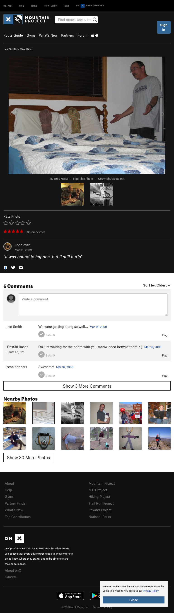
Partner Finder (16, 503)
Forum (82, 35)
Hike (34, 5)
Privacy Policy (151, 590)
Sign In (163, 27)
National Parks (100, 517)
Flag (164, 335)
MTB (21, 5)
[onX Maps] (14, 542)
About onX (13, 570)
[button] (5, 267)
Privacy (108, 607)
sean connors (17, 367)
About (9, 483)
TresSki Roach (18, 347)
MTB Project (98, 490)
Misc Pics (25, 49)
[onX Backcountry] (90, 6)
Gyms (31, 35)
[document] (133, 593)
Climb (7, 5)
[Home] (28, 19)
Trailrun (51, 5)
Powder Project (100, 510)
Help (8, 490)
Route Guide (13, 35)
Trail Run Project (101, 503)
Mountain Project (102, 483)
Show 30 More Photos (28, 457)
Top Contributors (18, 517)
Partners (67, 35)
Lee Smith (10, 49)
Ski (67, 5)
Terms (96, 607)
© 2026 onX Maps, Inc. (75, 607)
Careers (11, 577)
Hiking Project (99, 496)
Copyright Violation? (111, 178)
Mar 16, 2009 (98, 327)
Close (133, 600)
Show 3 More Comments (87, 386)
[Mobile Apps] (94, 35)
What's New (48, 35)
